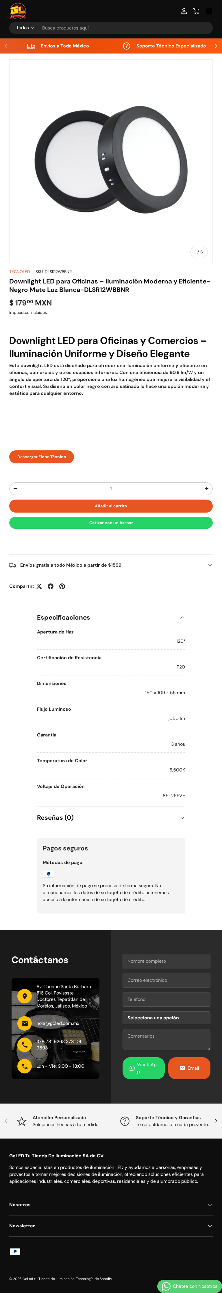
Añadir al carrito (111, 506)
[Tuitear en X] (39, 586)
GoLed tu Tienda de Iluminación (49, 1279)
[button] (196, 11)
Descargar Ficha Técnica (41, 456)
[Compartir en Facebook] (50, 586)
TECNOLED (19, 271)
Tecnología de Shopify (94, 1279)
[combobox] (111, 28)
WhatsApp (147, 1068)
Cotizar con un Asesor (111, 522)
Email (193, 1068)
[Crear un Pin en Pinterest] (62, 586)
